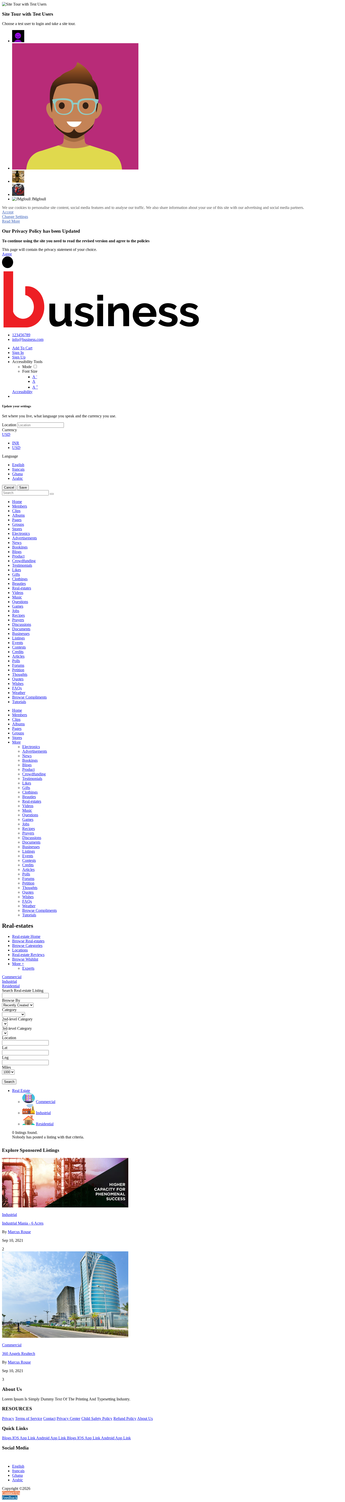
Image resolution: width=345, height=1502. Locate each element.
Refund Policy (124, 1418)
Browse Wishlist (25, 959)
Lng (5, 1057)
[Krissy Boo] (18, 177)
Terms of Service (28, 1418)
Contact (49, 1418)
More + (18, 964)
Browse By (11, 1000)
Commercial (11, 977)
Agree (7, 254)
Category (9, 1010)
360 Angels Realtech (18, 1353)
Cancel (9, 487)
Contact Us (11, 1493)
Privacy (8, 1418)
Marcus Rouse (19, 1232)
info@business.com (27, 339)
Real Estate (21, 1090)
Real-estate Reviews (28, 954)
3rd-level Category (17, 1028)
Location (9, 425)
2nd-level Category (17, 1019)
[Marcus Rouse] (75, 106)
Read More (11, 221)
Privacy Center (68, 1418)
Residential (11, 986)
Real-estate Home (26, 936)
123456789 (21, 335)
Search (9, 1082)
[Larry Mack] (18, 190)
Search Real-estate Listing (22, 990)
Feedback (9, 1497)
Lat (4, 1047)
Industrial (9, 981)
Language (10, 456)
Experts (28, 968)
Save (23, 487)
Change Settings (15, 216)
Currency (9, 430)
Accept (7, 212)
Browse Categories (27, 945)
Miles (6, 1067)
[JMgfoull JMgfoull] (18, 36)
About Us (145, 1418)
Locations (20, 950)
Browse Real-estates (28, 941)
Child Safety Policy (96, 1418)
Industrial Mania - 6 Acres (22, 1223)
